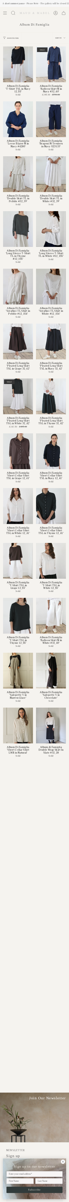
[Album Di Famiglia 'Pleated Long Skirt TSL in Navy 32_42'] (51, 341)
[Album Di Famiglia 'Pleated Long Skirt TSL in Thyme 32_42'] (51, 396)
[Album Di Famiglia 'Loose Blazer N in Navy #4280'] (18, 119)
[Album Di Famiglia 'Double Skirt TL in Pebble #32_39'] (18, 174)
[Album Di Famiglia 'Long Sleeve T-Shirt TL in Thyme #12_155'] (18, 229)
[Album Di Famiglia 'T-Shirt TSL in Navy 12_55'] (18, 64)
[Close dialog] (63, 1162)
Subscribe (34, 1190)
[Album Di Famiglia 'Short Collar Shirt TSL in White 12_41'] (18, 506)
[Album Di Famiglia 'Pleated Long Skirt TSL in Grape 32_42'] (18, 341)
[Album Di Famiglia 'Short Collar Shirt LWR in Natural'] (18, 725)
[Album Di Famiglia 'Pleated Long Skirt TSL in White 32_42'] (18, 396)
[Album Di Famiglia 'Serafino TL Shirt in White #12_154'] (51, 286)
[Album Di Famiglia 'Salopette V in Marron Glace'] (18, 670)
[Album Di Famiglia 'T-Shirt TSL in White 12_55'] (51, 561)
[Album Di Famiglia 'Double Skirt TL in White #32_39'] (51, 174)
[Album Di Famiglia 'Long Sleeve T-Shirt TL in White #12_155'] (51, 229)
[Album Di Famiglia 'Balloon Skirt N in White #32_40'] (51, 616)
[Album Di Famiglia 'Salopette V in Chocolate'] (51, 670)
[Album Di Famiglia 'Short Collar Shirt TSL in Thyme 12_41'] (51, 506)
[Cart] (64, 13)
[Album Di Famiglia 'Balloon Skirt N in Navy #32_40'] (51, 64)
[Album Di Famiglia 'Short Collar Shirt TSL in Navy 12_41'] (51, 451)
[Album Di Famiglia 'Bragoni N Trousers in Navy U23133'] (51, 119)
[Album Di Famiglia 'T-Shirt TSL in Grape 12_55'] (18, 561)
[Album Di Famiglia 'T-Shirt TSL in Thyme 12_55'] (18, 616)
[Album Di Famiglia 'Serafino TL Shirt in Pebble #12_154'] (18, 286)
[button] (13, 13)
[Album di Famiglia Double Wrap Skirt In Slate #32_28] (51, 725)
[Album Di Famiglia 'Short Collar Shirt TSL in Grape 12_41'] (18, 451)
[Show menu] (5, 13)
